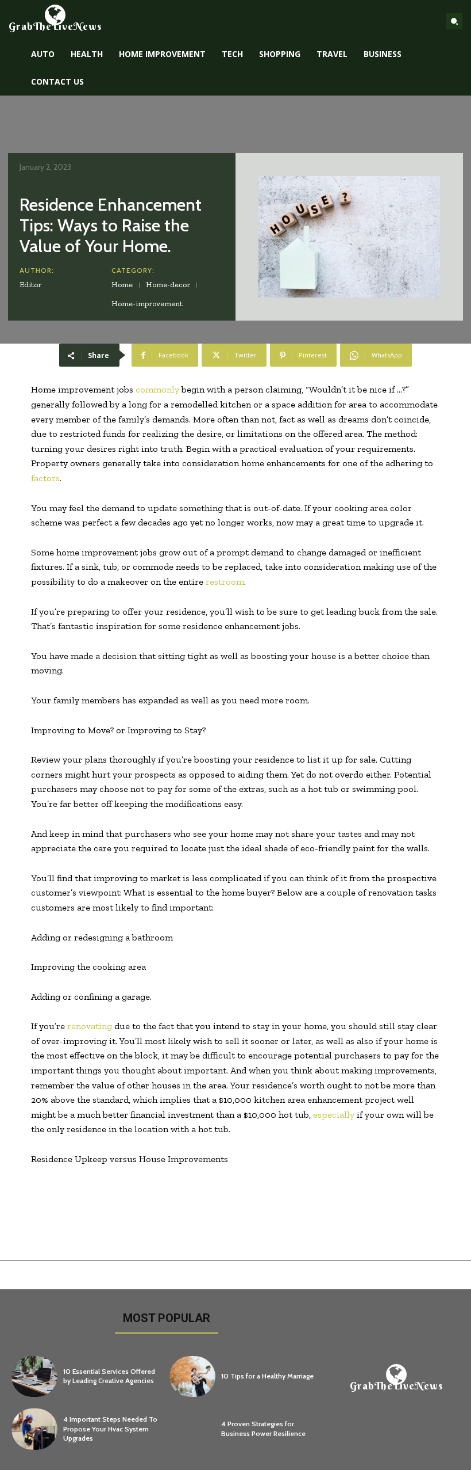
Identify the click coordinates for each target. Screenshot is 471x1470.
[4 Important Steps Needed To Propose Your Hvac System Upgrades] (34, 1429)
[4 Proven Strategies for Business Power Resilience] (192, 1429)
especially (333, 1114)
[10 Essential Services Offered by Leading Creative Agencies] (34, 1376)
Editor (30, 285)
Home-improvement (147, 304)
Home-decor (168, 285)
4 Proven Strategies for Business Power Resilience (263, 1428)
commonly (157, 389)
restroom (225, 581)
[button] (454, 21)
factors (45, 478)
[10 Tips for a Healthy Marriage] (192, 1376)
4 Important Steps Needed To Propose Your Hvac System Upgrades (110, 1429)
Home (122, 285)
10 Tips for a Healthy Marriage (267, 1376)
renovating (89, 1025)
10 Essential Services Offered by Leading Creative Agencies (109, 1376)
